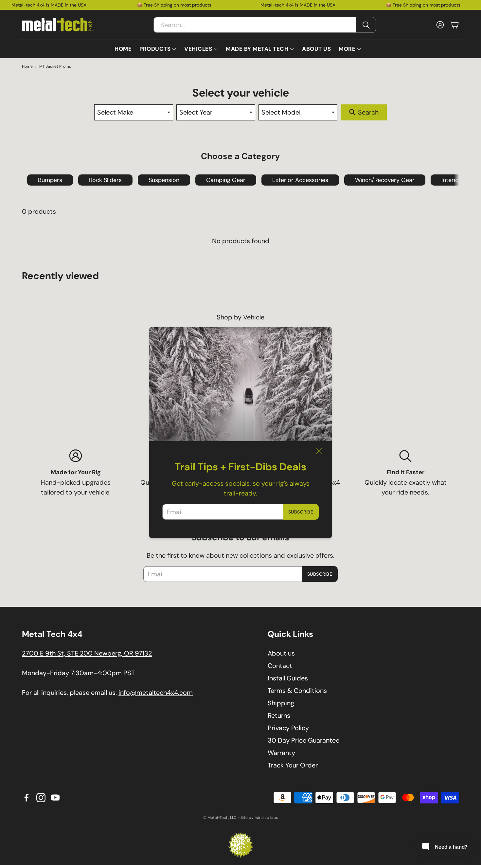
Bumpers (50, 180)
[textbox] (134, 112)
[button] (265, 24)
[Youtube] (55, 797)
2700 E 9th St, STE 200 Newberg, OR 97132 (87, 653)
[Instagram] (40, 797)
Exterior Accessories (300, 180)
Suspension (164, 180)
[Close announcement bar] (474, 5)
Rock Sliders (105, 180)
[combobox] (133, 112)
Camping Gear (225, 180)
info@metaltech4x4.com (155, 692)
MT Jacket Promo (55, 66)
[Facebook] (26, 797)
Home (27, 66)
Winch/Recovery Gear (385, 180)
